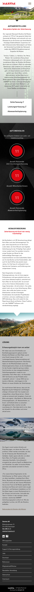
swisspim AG (20, 590)
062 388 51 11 (6, 529)
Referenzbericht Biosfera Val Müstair (14, 509)
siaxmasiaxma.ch (8, 531)
